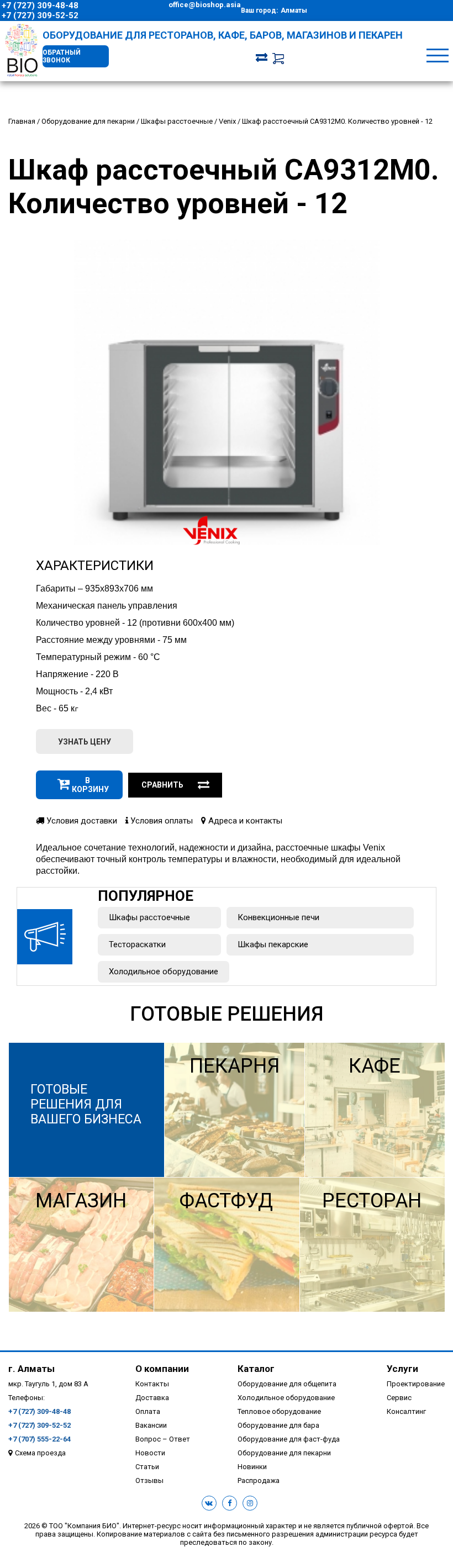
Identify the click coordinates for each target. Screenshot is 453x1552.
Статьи (147, 1467)
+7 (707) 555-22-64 (39, 1439)
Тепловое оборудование (279, 1411)
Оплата (147, 1411)
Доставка (152, 1397)
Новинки (252, 1467)
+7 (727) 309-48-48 (40, 5)
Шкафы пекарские (273, 944)
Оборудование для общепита (287, 1384)
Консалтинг (406, 1411)
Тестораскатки (137, 944)
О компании (162, 1368)
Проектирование (416, 1384)
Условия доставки (80, 821)
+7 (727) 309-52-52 (40, 15)
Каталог (256, 1368)
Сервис (399, 1397)
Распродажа (259, 1480)
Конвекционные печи (278, 917)
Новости (150, 1453)
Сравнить (162, 784)
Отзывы (149, 1480)
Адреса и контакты (244, 821)
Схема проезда (40, 1453)
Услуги (402, 1368)
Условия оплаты (160, 821)
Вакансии (151, 1425)
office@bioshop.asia (204, 5)
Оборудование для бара (278, 1425)
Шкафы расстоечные (149, 917)
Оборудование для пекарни (284, 1453)
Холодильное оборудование (163, 971)
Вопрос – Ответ (162, 1439)
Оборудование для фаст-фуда (289, 1439)
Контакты (152, 1384)
